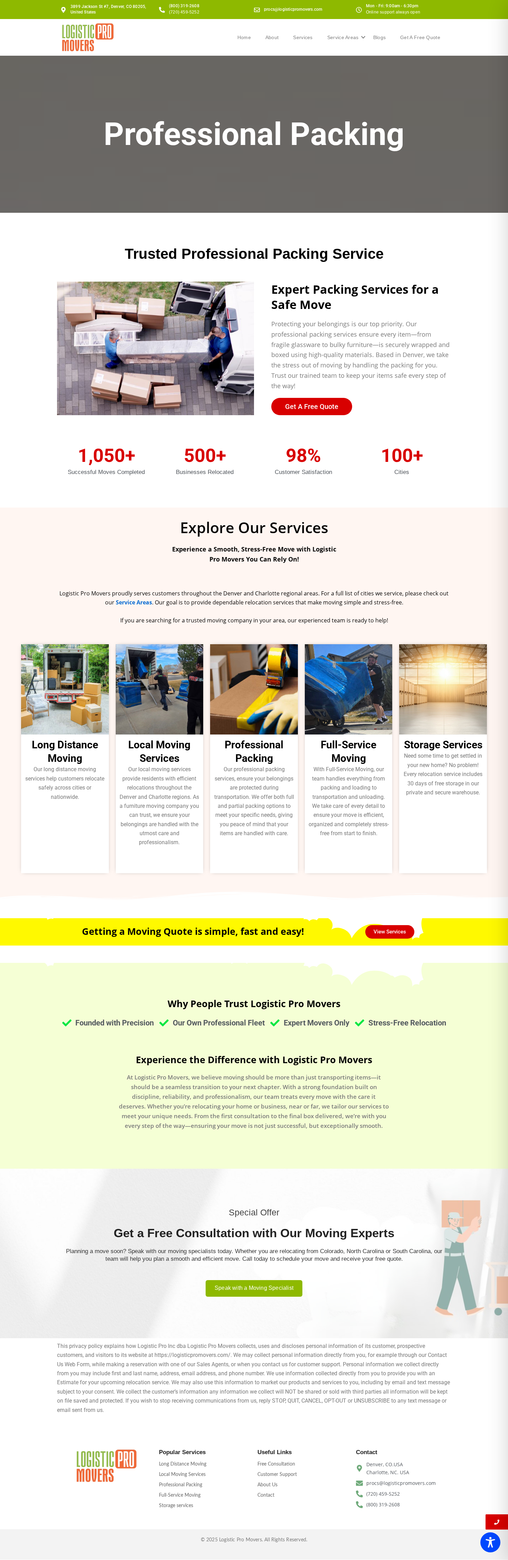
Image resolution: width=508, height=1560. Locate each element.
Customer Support (277, 1474)
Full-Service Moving (179, 1495)
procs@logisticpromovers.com (293, 9)
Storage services (176, 1505)
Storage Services (443, 745)
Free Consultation (276, 1464)
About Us (267, 1485)
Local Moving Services (182, 1474)
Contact (265, 1495)
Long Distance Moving (182, 1464)
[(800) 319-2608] (162, 10)
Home (244, 37)
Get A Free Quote (420, 37)
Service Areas (343, 37)
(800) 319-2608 (184, 5)
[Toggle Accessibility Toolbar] (490, 1542)
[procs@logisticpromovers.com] (257, 10)
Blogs (379, 37)
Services (302, 37)
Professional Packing (180, 1485)
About (272, 37)
